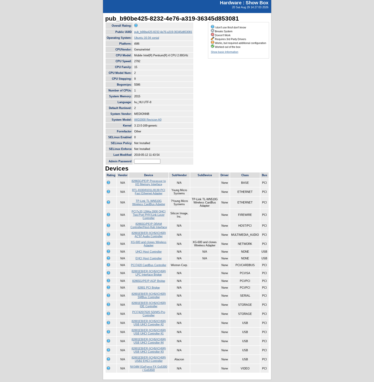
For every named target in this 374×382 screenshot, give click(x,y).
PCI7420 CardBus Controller (148, 265)
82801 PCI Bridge (149, 287)
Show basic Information (224, 52)
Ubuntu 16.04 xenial (146, 37)
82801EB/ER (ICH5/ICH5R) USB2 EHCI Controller (149, 359)
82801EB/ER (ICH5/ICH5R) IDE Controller (149, 304)
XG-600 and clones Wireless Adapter (148, 244)
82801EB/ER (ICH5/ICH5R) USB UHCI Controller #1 (149, 332)
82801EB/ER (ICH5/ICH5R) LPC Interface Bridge (149, 273)
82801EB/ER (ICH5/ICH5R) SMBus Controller (149, 295)
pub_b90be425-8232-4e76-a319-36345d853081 (163, 32)
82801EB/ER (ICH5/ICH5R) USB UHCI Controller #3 (149, 350)
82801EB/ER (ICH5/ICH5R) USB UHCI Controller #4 (149, 341)
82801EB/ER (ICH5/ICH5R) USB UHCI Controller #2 (149, 323)
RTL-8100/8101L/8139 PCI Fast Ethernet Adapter (148, 192)
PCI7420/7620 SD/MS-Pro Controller (148, 313)
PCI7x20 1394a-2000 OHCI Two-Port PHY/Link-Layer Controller (149, 215)
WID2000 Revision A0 (147, 119)
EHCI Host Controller (148, 258)
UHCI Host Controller (148, 251)
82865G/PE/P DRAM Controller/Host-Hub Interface (149, 225)
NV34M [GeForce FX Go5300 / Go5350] (148, 368)
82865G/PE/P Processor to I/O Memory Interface (149, 182)
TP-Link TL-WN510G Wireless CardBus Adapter (148, 202)
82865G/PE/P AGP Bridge (148, 281)
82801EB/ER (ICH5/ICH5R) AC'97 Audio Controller (149, 234)
